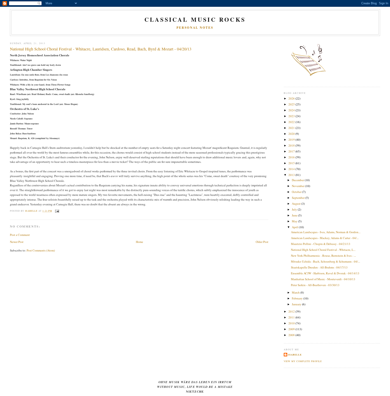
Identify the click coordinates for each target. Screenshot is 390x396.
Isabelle (295, 354)
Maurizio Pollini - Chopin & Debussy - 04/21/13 (320, 244)
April (295, 227)
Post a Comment (20, 235)
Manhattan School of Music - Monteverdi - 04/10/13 (323, 279)
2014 (291, 169)
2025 (291, 104)
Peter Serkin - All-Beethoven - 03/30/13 (315, 285)
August (296, 204)
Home (139, 242)
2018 (291, 145)
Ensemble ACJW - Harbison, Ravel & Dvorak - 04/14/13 (325, 273)
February (297, 298)
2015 (291, 163)
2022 (291, 122)
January (297, 304)
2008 (291, 335)
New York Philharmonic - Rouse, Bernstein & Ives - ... (323, 256)
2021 (291, 128)
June (295, 215)
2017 (291, 151)
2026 (291, 98)
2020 (291, 134)
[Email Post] (57, 210)
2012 (291, 311)
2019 (291, 140)
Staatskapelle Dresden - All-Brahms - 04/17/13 (319, 267)
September (298, 198)
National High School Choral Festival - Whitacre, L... (323, 250)
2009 (291, 329)
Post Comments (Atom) (41, 250)
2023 (291, 116)
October (297, 192)
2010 (291, 323)
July (295, 209)
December (298, 180)
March (296, 292)
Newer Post (16, 242)
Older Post (262, 242)
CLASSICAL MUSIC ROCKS (195, 19)
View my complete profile (303, 361)
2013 (291, 175)
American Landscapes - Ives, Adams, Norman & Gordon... (325, 232)
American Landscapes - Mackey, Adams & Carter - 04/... (325, 238)
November (298, 186)
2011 (291, 317)
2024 (291, 110)
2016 (291, 157)
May (295, 221)
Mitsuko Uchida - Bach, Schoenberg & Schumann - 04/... (325, 261)
